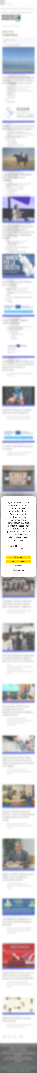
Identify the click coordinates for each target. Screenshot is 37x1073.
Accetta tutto (18, 557)
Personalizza (18, 566)
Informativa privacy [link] (18, 570)
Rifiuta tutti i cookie (18, 561)
